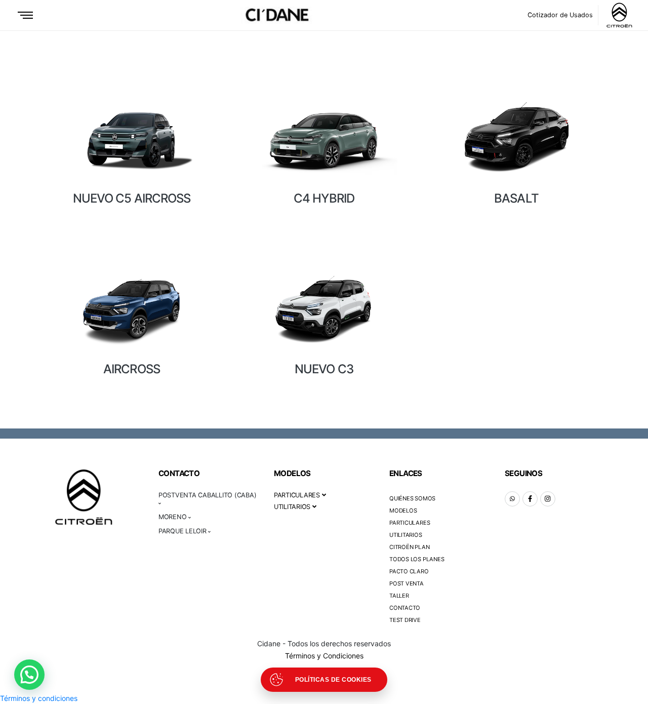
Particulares (409, 522)
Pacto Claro (409, 571)
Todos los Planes (416, 559)
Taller (399, 595)
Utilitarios (405, 534)
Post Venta (406, 583)
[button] (29, 674)
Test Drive (405, 619)
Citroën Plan (409, 547)
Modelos (403, 510)
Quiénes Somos (412, 498)
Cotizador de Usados (560, 15)
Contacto (404, 607)
